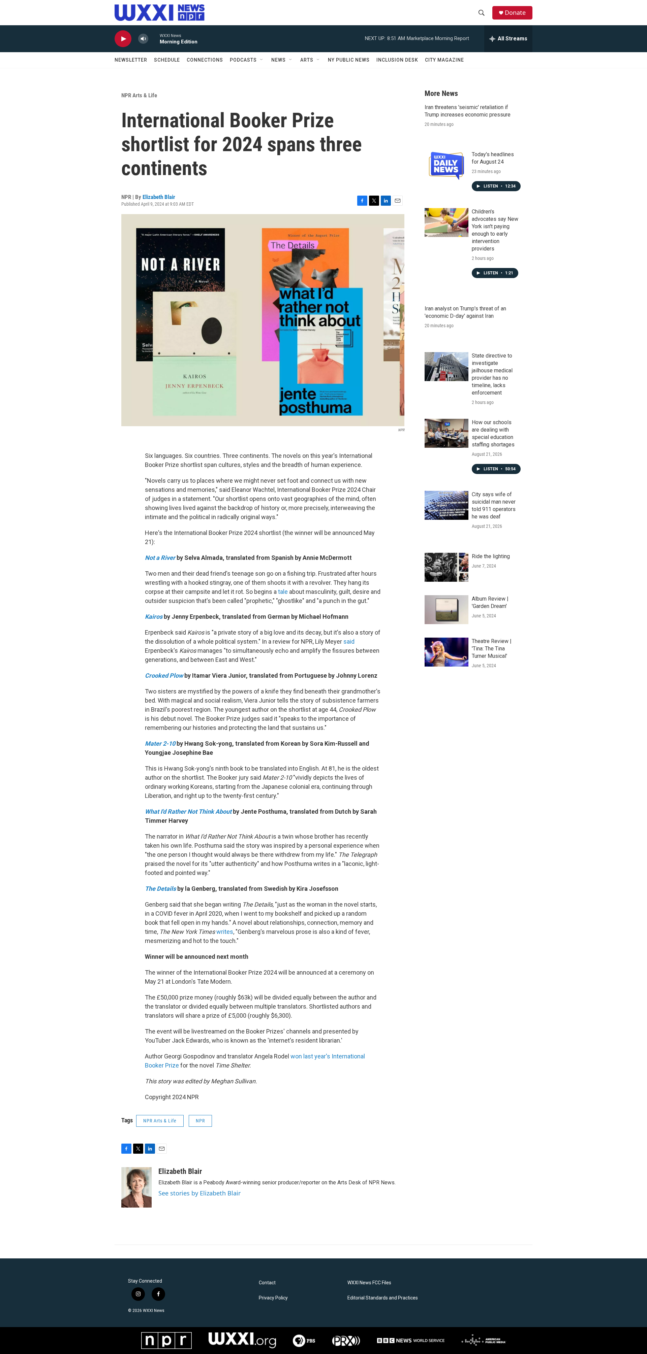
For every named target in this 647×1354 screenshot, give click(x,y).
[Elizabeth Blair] (136, 1187)
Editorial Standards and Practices (382, 1297)
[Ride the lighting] (446, 567)
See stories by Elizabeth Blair (199, 1193)
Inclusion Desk (397, 60)
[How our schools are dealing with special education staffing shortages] (446, 433)
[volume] (143, 38)
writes (224, 931)
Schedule (167, 60)
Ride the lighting (491, 556)
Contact (267, 1282)
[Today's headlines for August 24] (446, 165)
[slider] (154, 38)
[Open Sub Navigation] (262, 60)
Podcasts (243, 60)
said (349, 641)
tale (283, 591)
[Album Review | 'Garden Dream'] (446, 609)
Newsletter (131, 60)
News (278, 60)
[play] (123, 39)
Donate (515, 12)
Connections (205, 60)
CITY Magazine (444, 60)
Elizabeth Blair (159, 197)
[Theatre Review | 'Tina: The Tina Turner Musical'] (446, 652)
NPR (200, 1120)
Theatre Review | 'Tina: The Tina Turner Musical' (492, 648)
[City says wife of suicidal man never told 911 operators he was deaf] (446, 505)
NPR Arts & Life (139, 95)
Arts (306, 60)
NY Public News (349, 60)
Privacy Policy (273, 1297)
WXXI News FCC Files (369, 1282)
